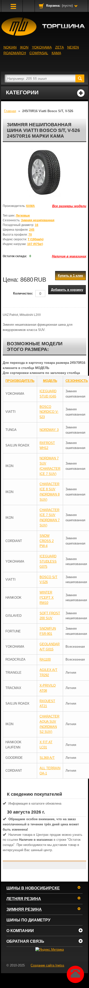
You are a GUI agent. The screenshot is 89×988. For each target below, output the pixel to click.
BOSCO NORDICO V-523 (49, 412)
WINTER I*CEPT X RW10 (47, 598)
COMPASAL (38, 53)
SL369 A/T (47, 758)
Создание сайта (47, 965)
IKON (24, 47)
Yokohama (42, 47)
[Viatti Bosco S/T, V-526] (44, 172)
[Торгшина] (44, 26)
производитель (19, 381)
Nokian (10, 47)
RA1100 (45, 659)
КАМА (56, 53)
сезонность (77, 381)
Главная (10, 111)
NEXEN (73, 47)
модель (50, 381)
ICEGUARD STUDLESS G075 (48, 561)
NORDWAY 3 (49, 430)
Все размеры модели (69, 206)
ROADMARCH (14, 53)
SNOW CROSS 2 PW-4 (47, 541)
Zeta (59, 47)
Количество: (23, 293)
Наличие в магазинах (69, 256)
